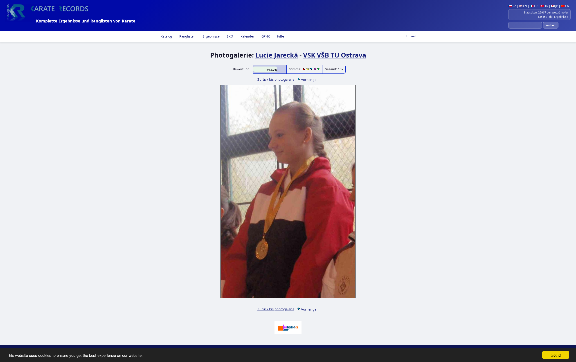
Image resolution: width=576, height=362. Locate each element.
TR (546, 6)
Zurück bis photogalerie (275, 79)
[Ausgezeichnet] (315, 69)
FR (535, 6)
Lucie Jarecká (276, 55)
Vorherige (308, 79)
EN (524, 6)
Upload (411, 36)
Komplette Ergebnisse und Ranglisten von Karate (85, 21)
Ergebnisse (211, 36)
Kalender (247, 36)
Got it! (556, 355)
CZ (514, 6)
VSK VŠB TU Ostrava (334, 55)
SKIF (229, 36)
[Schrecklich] (304, 69)
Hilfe (280, 36)
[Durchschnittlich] (308, 69)
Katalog (166, 36)
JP (556, 6)
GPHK (265, 36)
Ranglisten (187, 36)
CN (567, 6)
